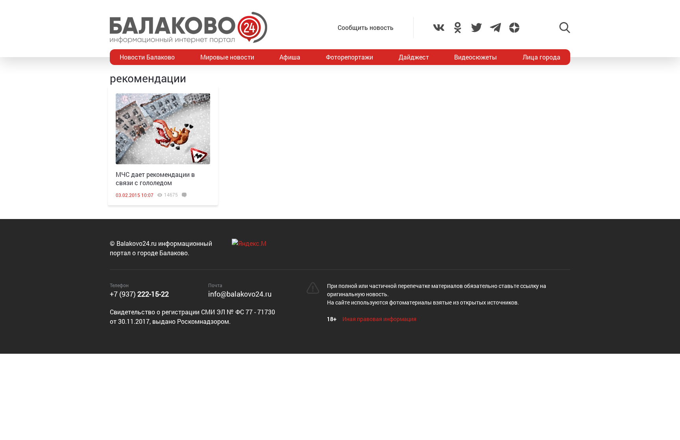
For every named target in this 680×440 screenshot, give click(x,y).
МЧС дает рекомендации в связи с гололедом (155, 178)
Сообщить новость (366, 27)
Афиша (289, 57)
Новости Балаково (147, 57)
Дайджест (414, 57)
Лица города (541, 57)
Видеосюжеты (475, 57)
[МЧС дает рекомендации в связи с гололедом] (163, 128)
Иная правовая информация (379, 319)
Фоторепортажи (349, 57)
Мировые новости (227, 57)
